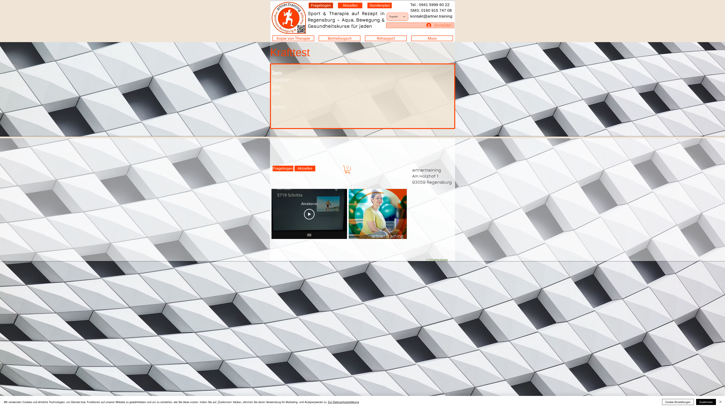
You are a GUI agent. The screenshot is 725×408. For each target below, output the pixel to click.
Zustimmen (706, 402)
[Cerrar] (720, 402)
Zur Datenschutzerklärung (343, 402)
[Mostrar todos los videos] (309, 235)
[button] (347, 170)
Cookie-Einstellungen (678, 402)
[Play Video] (309, 214)
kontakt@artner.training (431, 16)
